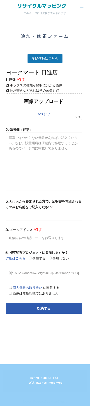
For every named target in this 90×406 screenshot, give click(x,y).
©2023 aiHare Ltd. (45, 378)
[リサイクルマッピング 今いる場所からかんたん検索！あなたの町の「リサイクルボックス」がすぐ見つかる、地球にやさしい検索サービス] (42, 6)
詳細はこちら (15, 258)
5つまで (44, 114)
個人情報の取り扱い (27, 287)
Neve (27, 401)
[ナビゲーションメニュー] (82, 6)
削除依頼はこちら (45, 58)
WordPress (59, 401)
